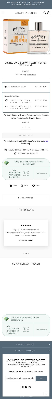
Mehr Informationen (42, 174)
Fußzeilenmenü (25, 344)
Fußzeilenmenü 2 (25, 350)
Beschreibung (26, 198)
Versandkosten (31, 74)
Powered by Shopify (26, 397)
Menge (26, 122)
